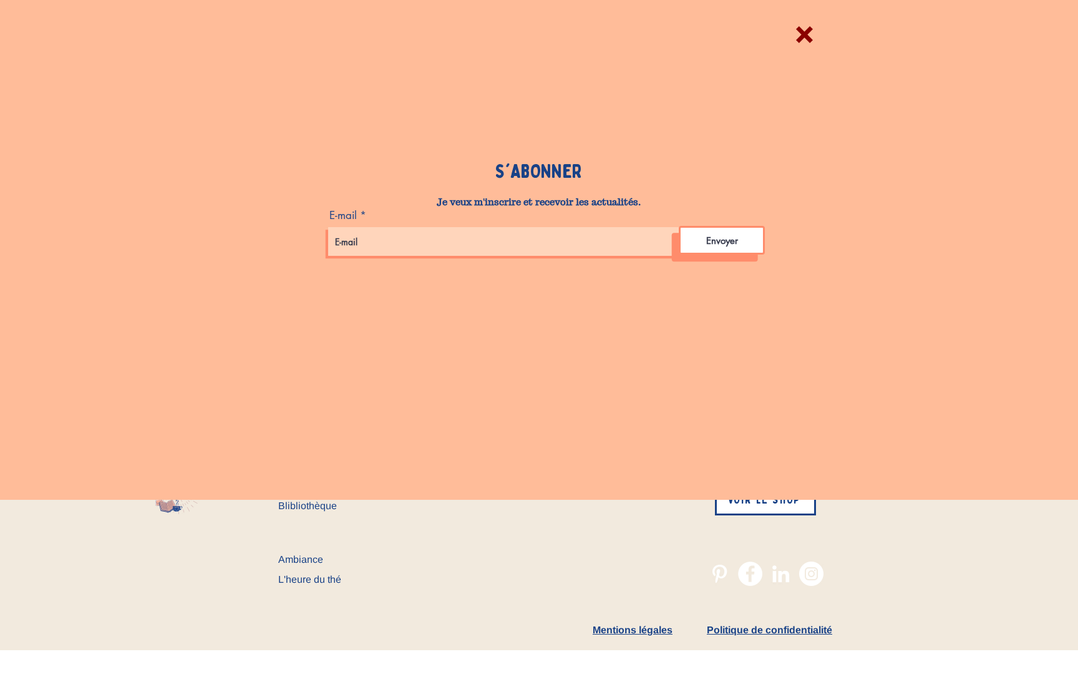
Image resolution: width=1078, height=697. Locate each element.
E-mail (343, 215)
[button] (804, 35)
